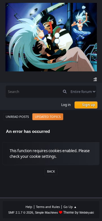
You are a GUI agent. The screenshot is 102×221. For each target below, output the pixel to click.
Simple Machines (46, 212)
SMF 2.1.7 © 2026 (20, 212)
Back (51, 171)
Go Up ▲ (70, 207)
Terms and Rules (48, 207)
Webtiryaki (86, 212)
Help (29, 207)
